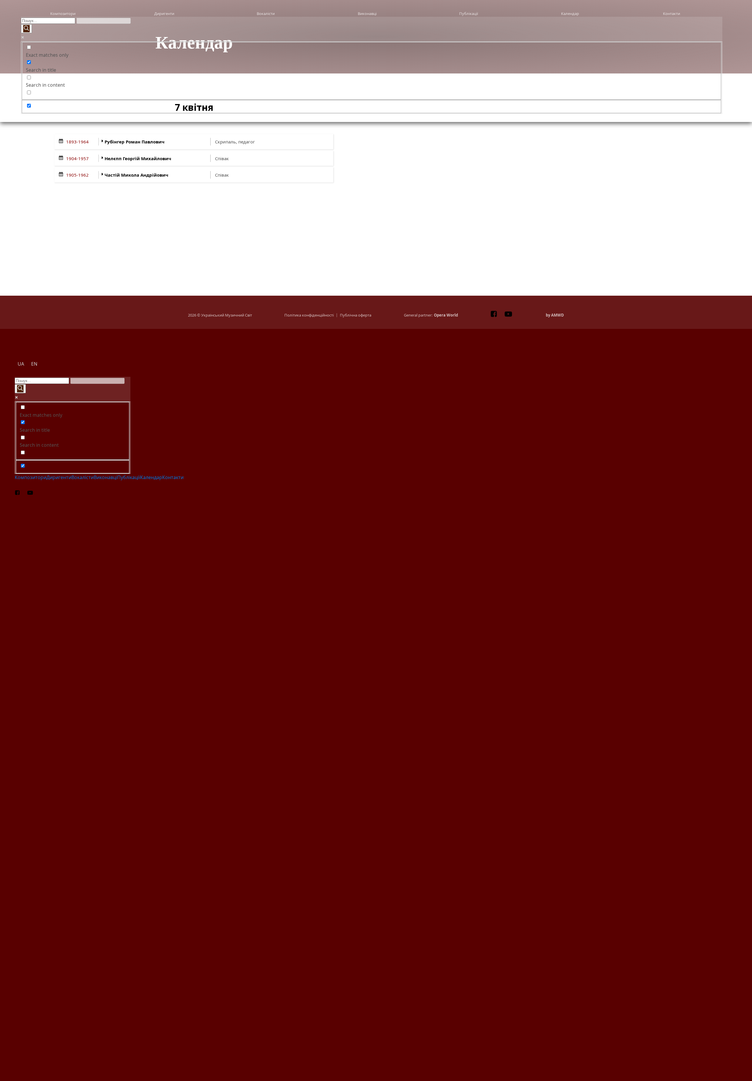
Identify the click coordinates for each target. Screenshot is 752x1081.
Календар (570, 13)
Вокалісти (266, 13)
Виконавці (367, 13)
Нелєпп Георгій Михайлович (138, 158)
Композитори (62, 13)
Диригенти (164, 13)
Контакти (671, 13)
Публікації (468, 13)
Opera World (446, 315)
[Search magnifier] (26, 28)
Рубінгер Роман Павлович (134, 141)
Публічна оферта (355, 315)
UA (37, 117)
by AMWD (555, 315)
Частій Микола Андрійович (136, 175)
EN (387, 117)
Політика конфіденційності (309, 315)
